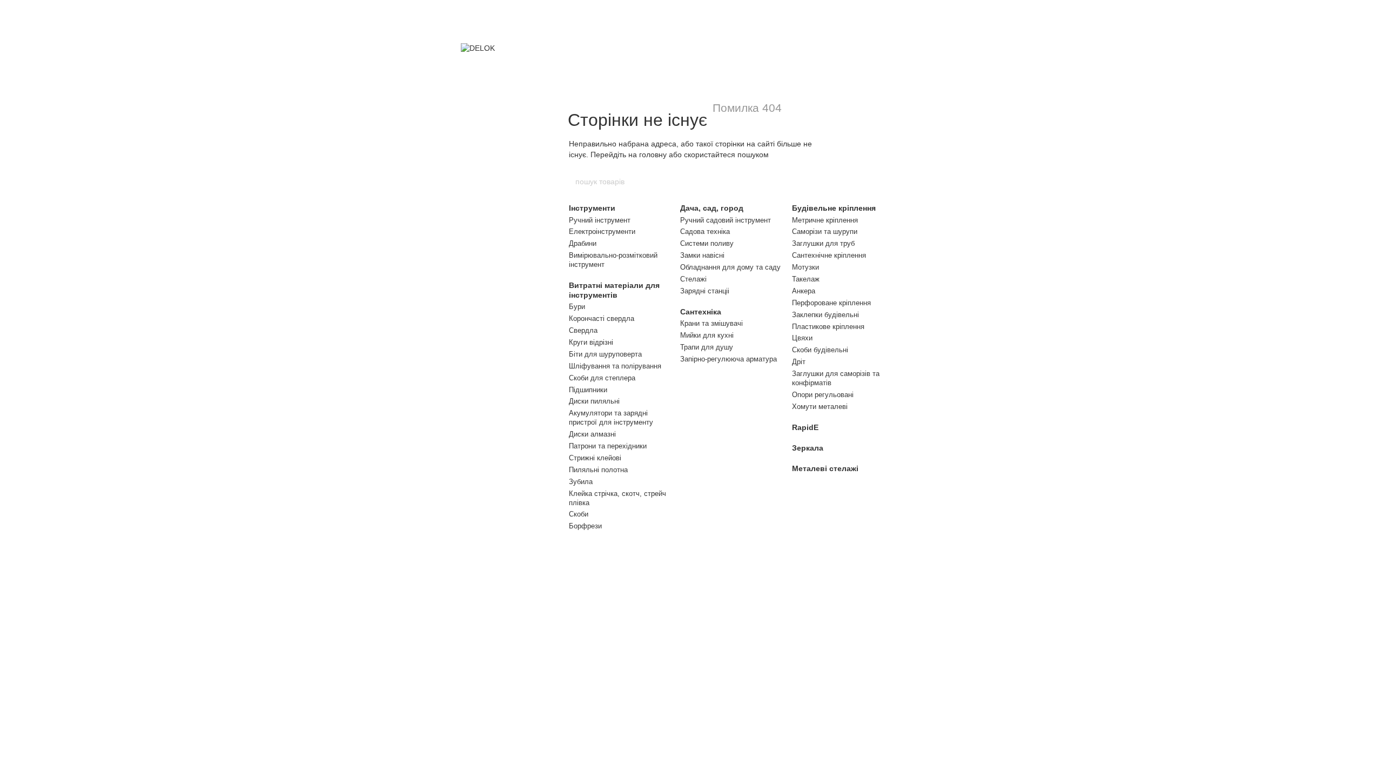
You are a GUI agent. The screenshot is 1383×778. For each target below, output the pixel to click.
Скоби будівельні (820, 350)
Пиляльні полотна (598, 470)
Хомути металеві (820, 407)
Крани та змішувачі (711, 323)
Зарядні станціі (704, 291)
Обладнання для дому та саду (730, 267)
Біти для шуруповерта (605, 354)
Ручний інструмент (599, 220)
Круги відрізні (591, 342)
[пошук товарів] (808, 181)
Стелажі (693, 279)
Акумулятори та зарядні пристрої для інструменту (611, 417)
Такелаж (806, 279)
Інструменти (592, 208)
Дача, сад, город (711, 208)
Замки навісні (702, 255)
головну (653, 154)
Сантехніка (700, 311)
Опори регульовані (823, 395)
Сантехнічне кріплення (829, 255)
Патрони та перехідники (608, 446)
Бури (577, 307)
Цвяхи (802, 338)
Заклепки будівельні (825, 315)
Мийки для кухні (707, 335)
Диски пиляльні (594, 401)
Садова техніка (705, 231)
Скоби (578, 514)
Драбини (582, 243)
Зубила (581, 482)
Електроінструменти (602, 231)
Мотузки (805, 267)
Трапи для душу (706, 347)
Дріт (798, 362)
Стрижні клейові (595, 458)
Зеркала (807, 448)
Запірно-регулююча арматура (728, 359)
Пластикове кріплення (828, 327)
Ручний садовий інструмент (725, 220)
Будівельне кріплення (834, 208)
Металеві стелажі (825, 468)
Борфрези (585, 526)
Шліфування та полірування (615, 366)
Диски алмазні (592, 434)
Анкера (803, 291)
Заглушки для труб (823, 243)
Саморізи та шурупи (824, 231)
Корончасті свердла (601, 318)
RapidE (805, 427)
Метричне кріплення (825, 220)
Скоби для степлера (602, 378)
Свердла (583, 330)
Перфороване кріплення (831, 303)
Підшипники (588, 390)
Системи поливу (707, 243)
